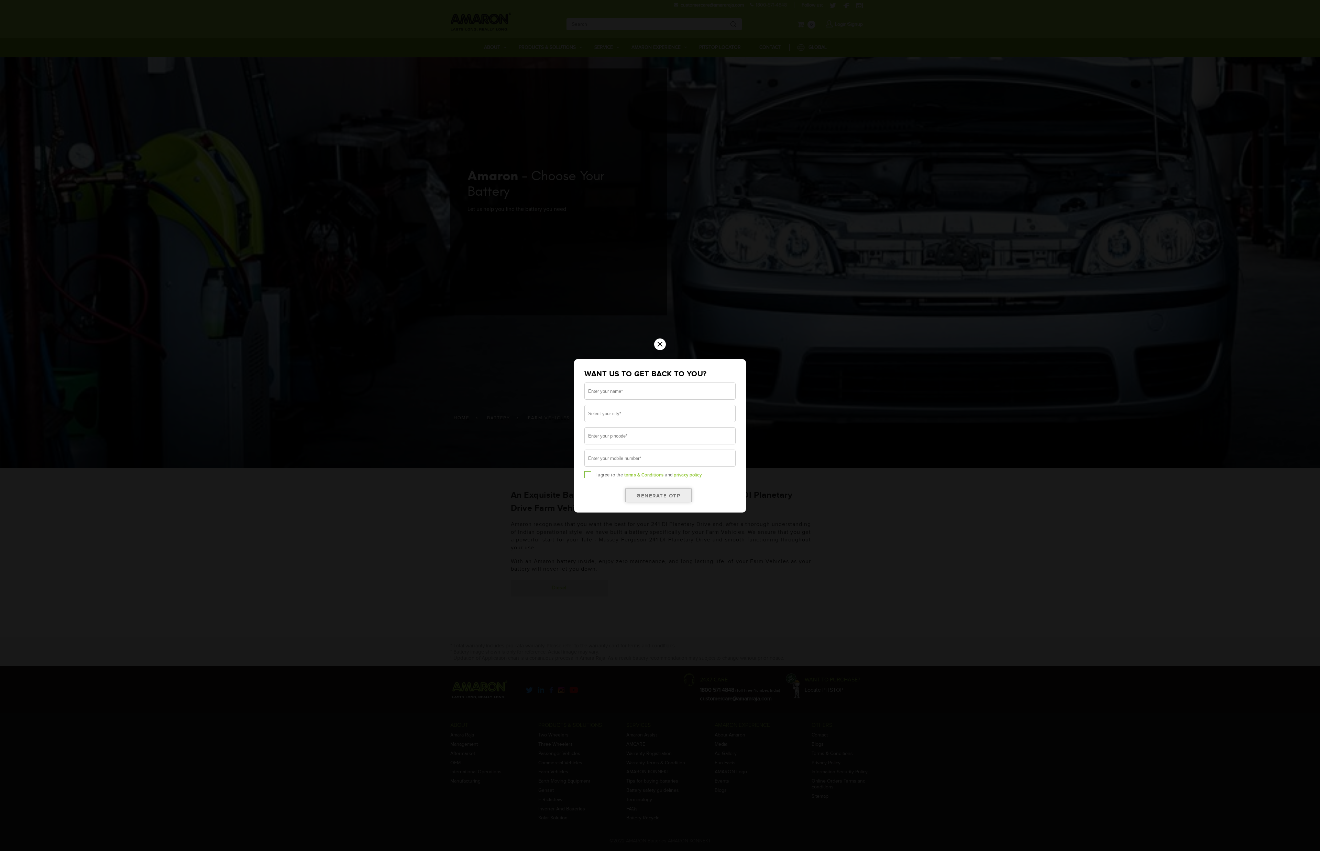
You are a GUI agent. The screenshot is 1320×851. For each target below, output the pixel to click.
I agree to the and (648, 475)
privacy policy (688, 475)
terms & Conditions (644, 475)
